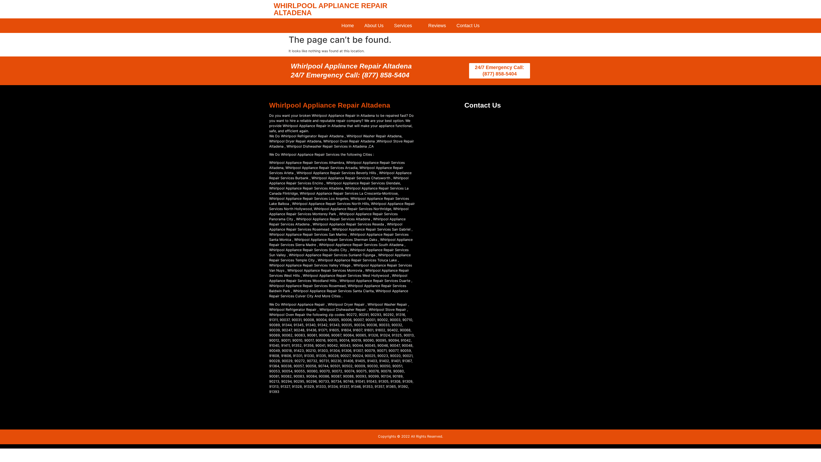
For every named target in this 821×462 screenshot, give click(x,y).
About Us (374, 25)
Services (403, 25)
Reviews (437, 25)
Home (347, 25)
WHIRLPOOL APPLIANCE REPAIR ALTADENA (330, 9)
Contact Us (468, 25)
